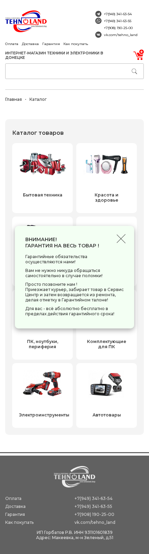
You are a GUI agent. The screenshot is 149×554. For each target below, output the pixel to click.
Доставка (30, 44)
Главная (13, 99)
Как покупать (75, 44)
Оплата (11, 44)
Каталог (38, 99)
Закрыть (121, 239)
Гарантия (51, 44)
